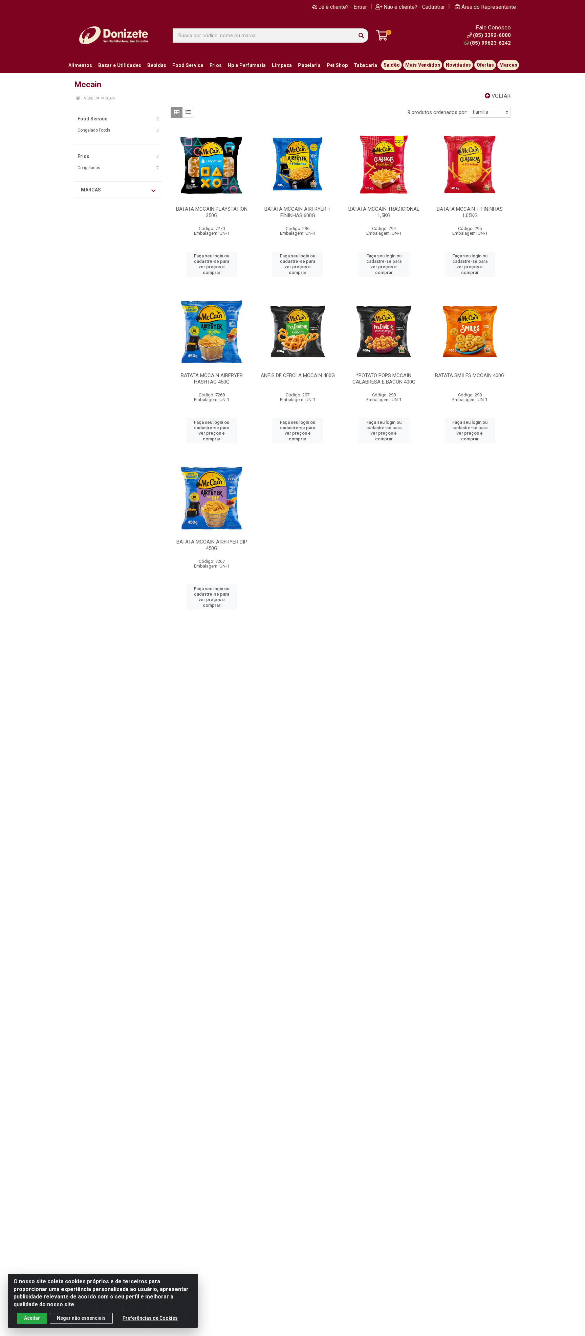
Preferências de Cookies (150, 1318)
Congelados (89, 167)
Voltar (500, 96)
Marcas (91, 189)
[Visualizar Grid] (176, 112)
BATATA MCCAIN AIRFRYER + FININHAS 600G (297, 212)
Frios (83, 156)
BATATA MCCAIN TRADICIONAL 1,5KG (383, 212)
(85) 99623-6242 (490, 43)
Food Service (92, 118)
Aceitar (32, 1318)
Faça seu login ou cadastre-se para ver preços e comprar (211, 264)
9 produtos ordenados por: (437, 112)
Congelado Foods (94, 130)
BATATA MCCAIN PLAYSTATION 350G (211, 212)
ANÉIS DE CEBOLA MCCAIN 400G (298, 375)
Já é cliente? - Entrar (343, 6)
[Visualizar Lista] (188, 112)
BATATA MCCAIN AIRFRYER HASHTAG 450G (212, 378)
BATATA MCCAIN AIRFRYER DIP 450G (211, 545)
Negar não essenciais (81, 1318)
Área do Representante (488, 6)
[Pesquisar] (361, 35)
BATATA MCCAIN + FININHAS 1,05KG (470, 212)
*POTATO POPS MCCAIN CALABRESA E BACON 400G (383, 378)
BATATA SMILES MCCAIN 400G (469, 375)
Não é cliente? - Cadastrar (414, 6)
